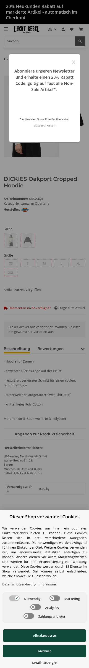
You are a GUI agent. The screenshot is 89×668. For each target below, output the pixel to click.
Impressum (47, 584)
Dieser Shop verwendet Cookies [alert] (44, 517)
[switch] (14, 598)
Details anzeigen (44, 662)
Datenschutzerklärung (19, 584)
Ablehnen (44, 651)
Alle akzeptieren (44, 635)
